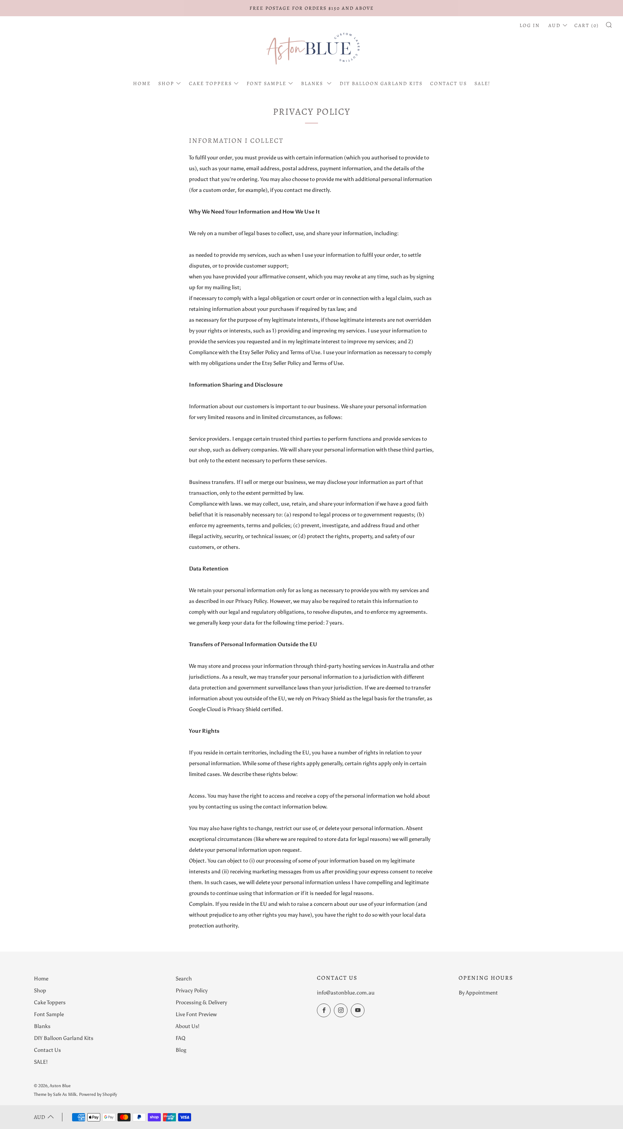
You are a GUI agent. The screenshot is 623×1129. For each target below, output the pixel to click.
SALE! (482, 83)
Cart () (586, 25)
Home (142, 83)
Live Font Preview (196, 1014)
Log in (530, 25)
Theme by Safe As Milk (55, 1094)
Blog (181, 1050)
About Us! (187, 1026)
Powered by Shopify (98, 1094)
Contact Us (448, 83)
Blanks (313, 83)
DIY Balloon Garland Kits (381, 83)
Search (184, 978)
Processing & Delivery (201, 1002)
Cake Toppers (210, 83)
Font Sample (266, 83)
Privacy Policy (192, 990)
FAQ (180, 1038)
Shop (166, 83)
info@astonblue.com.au (346, 992)
